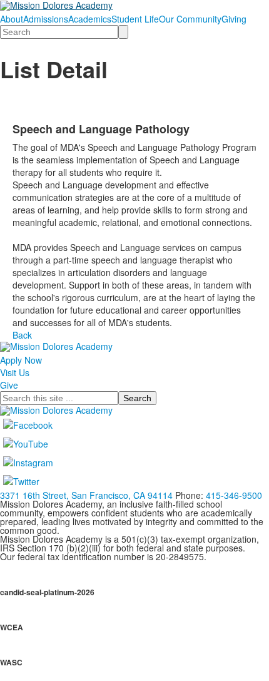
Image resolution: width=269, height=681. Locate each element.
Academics (89, 19)
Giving (233, 19)
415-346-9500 (234, 495)
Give (9, 385)
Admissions (45, 19)
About (11, 19)
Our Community (190, 19)
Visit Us (14, 372)
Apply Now (21, 360)
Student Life (135, 19)
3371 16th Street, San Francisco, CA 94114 (86, 495)
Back (22, 335)
